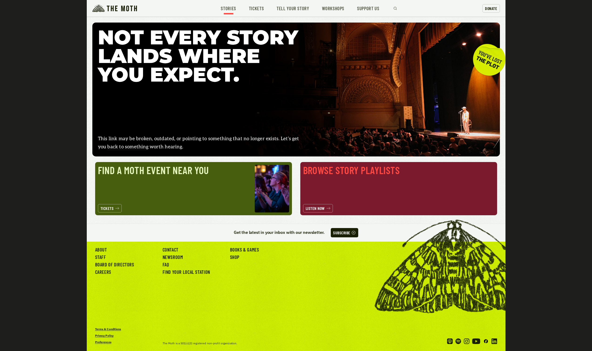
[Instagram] (466, 341)
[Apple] (450, 341)
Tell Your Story (293, 8)
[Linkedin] (494, 341)
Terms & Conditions (108, 329)
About (101, 249)
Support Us (368, 8)
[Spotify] (458, 341)
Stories (228, 8)
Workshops (333, 8)
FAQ (166, 264)
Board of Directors (114, 264)
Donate (491, 8)
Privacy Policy (104, 335)
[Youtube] (476, 341)
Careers (103, 272)
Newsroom (173, 257)
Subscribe (341, 232)
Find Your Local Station (186, 272)
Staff (100, 257)
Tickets (256, 8)
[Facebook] (486, 341)
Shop (234, 257)
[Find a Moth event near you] (193, 188)
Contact (170, 249)
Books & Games (244, 249)
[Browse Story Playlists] (398, 188)
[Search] (395, 8)
